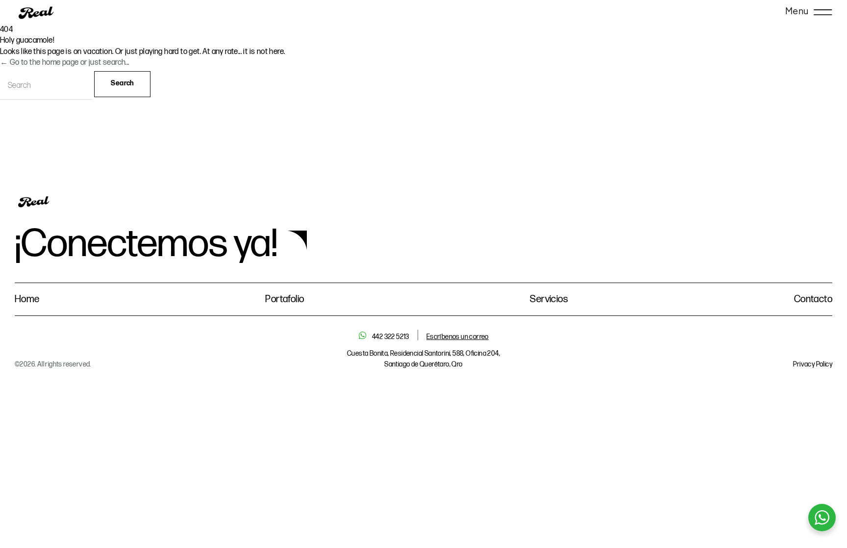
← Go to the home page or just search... (64, 62)
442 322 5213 (390, 337)
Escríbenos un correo (457, 337)
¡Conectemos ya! (146, 244)
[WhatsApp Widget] (822, 517)
